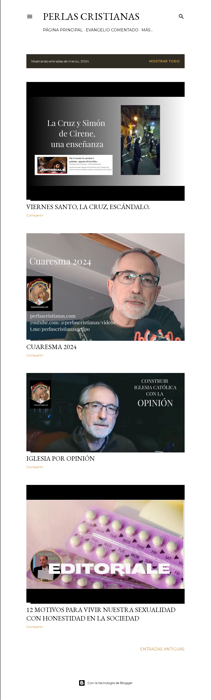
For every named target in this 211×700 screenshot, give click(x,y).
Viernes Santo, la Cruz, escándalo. (88, 206)
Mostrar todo (164, 61)
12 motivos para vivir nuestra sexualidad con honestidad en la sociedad (101, 613)
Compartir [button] (34, 215)
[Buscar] (181, 15)
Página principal (63, 30)
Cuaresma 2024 (51, 346)
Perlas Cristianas (91, 16)
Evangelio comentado (112, 30)
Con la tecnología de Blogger (110, 683)
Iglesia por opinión (60, 458)
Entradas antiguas (162, 649)
